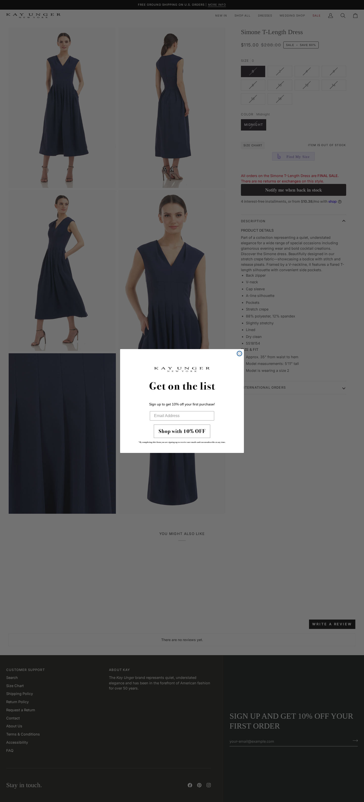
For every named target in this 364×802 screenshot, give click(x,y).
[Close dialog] (239, 353)
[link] (182, 435)
